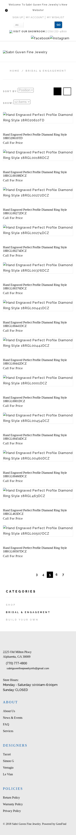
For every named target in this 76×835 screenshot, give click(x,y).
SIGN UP (17, 17)
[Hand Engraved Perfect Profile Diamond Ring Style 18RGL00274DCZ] (38, 230)
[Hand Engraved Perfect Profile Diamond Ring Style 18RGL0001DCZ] (38, 380)
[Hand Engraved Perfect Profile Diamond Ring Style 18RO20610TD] (38, 117)
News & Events (12, 717)
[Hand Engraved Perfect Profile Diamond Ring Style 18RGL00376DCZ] (38, 267)
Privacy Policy (12, 810)
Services (8, 731)
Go (59, 24)
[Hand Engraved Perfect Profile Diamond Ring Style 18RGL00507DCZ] (38, 530)
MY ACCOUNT (35, 17)
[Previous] (30, 575)
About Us (9, 711)
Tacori (7, 754)
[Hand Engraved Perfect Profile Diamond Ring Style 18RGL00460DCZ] (38, 455)
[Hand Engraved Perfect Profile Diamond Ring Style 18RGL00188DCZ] (38, 155)
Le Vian (8, 774)
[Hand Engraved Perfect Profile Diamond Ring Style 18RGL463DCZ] (38, 493)
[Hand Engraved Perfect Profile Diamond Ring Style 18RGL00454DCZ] (38, 418)
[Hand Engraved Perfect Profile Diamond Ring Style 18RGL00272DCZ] (38, 192)
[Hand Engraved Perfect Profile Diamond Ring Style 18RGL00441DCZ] (38, 305)
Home (14, 70)
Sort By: (10, 91)
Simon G (8, 761)
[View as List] (67, 91)
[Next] (70, 575)
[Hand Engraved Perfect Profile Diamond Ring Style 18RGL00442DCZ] (38, 343)
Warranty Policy (13, 804)
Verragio (8, 767)
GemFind (61, 823)
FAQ (6, 724)
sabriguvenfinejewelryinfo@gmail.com (28, 668)
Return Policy (11, 797)
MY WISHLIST (56, 17)
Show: (8, 103)
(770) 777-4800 (16, 663)
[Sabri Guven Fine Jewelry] (38, 52)
